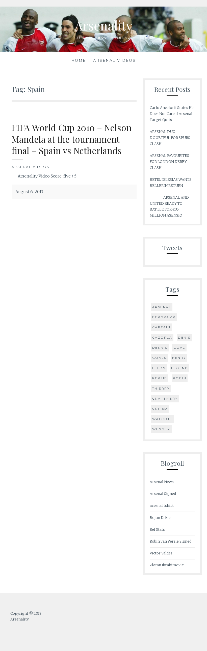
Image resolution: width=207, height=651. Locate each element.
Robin (180, 378)
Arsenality (104, 25)
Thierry (161, 388)
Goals (159, 358)
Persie (159, 378)
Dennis (160, 347)
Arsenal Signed (163, 493)
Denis (184, 337)
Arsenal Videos (114, 60)
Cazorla (162, 337)
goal (179, 347)
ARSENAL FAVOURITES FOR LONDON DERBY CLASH (169, 161)
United (160, 408)
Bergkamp (164, 317)
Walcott (162, 419)
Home (78, 60)
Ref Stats (157, 529)
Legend (179, 368)
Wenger (161, 429)
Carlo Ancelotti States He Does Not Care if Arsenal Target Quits (172, 113)
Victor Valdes (161, 553)
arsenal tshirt (162, 505)
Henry (179, 358)
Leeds (159, 368)
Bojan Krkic (160, 517)
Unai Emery (165, 398)
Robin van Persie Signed (170, 541)
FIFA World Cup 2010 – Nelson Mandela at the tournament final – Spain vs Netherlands (72, 139)
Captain (161, 327)
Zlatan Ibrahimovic (167, 565)
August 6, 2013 (29, 191)
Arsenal (161, 307)
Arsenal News (162, 482)
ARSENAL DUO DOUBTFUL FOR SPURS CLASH (170, 137)
